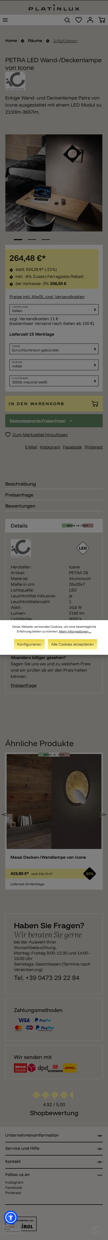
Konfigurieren (29, 644)
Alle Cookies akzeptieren (72, 644)
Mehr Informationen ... (75, 631)
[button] (10, 1217)
